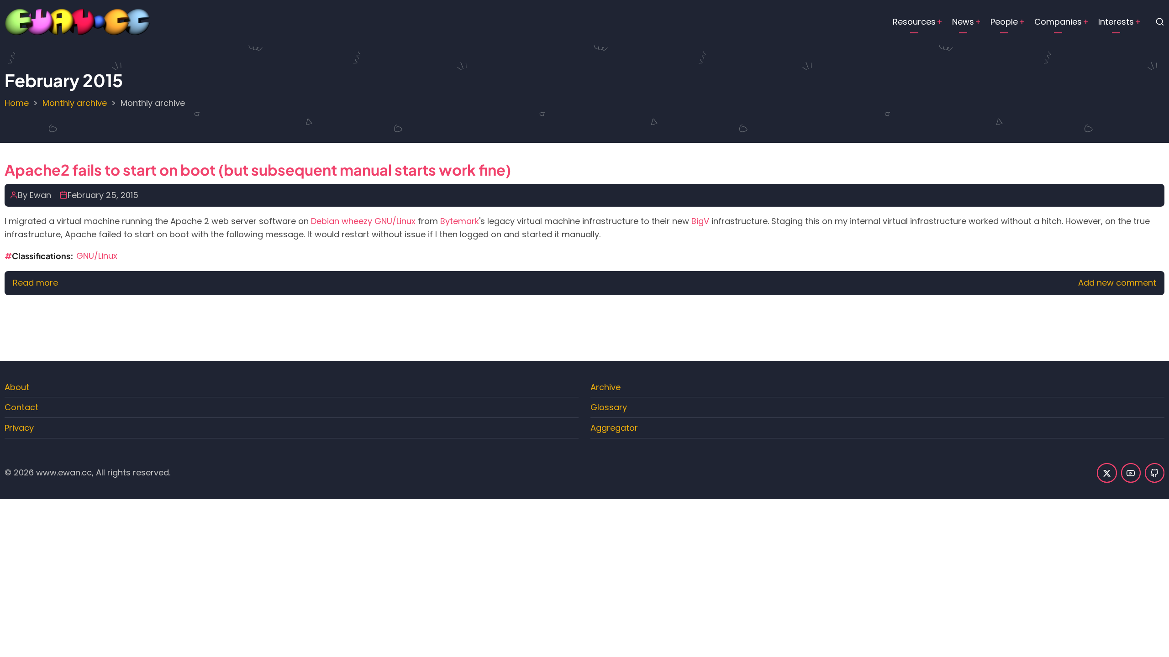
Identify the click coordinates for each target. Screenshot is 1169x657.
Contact (21, 407)
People (1004, 21)
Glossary (608, 407)
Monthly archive (74, 103)
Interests (1116, 21)
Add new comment (1117, 282)
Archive (605, 387)
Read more (35, 282)
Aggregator (614, 427)
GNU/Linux (96, 255)
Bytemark (459, 221)
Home (17, 103)
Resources (914, 21)
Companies (1058, 21)
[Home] (78, 21)
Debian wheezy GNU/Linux (363, 221)
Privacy (19, 427)
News (963, 21)
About (17, 387)
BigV (700, 221)
